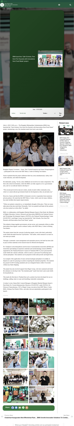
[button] (59, 4)
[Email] (19, 407)
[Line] (23, 407)
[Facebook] (12, 407)
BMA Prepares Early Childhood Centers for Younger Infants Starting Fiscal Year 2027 (65, 171)
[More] (26, 407)
